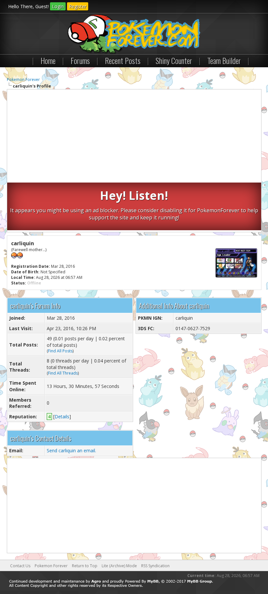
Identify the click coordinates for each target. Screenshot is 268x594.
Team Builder (224, 60)
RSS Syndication (155, 566)
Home (48, 60)
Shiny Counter (174, 60)
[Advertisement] (134, 137)
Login (58, 6)
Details (62, 416)
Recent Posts (123, 60)
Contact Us (20, 566)
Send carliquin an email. (71, 450)
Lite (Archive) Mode (119, 566)
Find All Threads (63, 373)
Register (77, 6)
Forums (80, 60)
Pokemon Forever (23, 79)
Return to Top (84, 566)
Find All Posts (60, 351)
